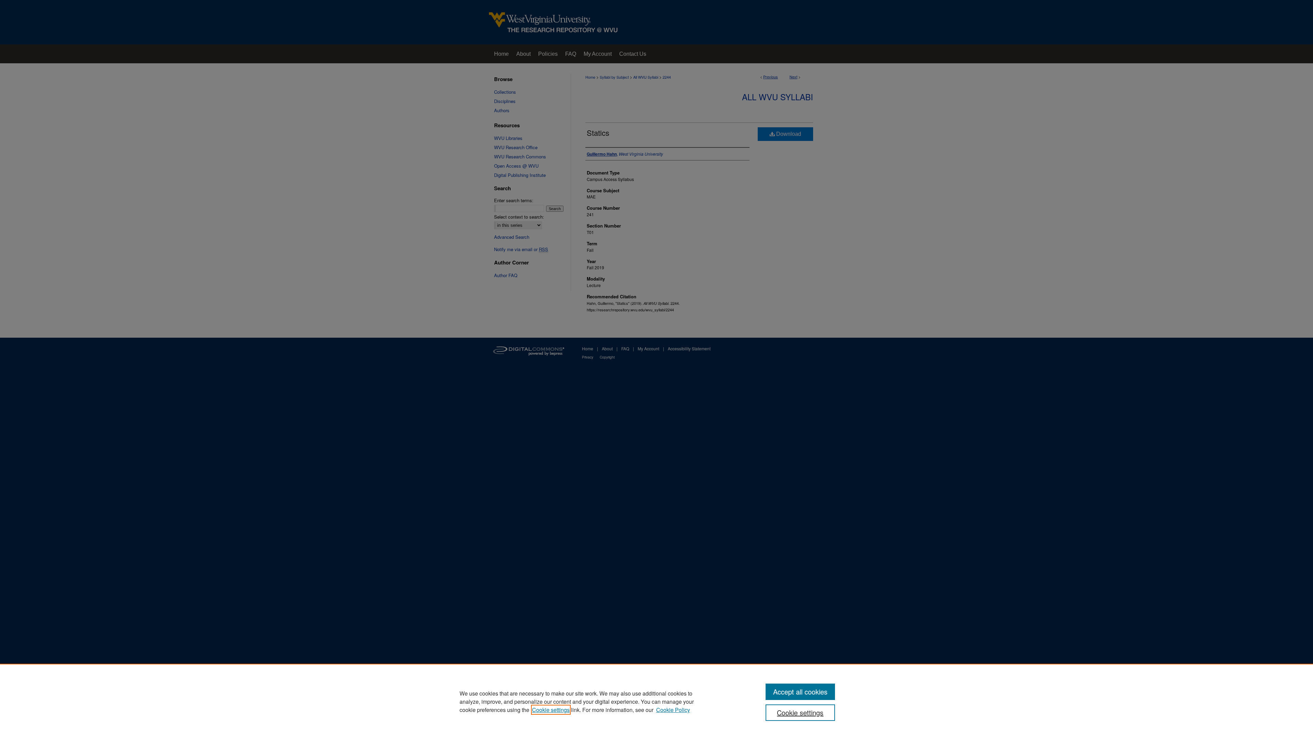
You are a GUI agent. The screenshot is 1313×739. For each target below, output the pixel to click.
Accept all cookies (800, 692)
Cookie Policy (673, 710)
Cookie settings (551, 710)
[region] (656, 701)
